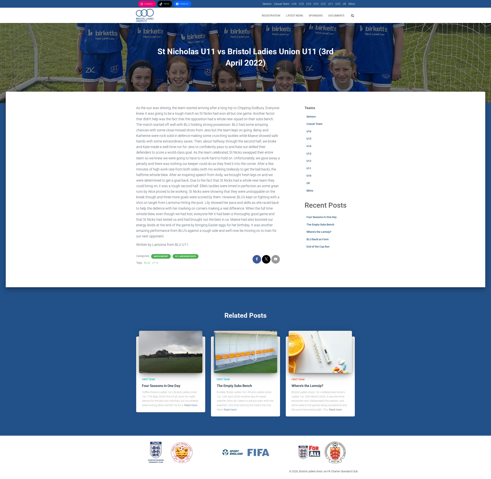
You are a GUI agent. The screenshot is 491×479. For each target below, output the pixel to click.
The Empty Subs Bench (320, 224)
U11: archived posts (185, 256)
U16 (294, 3)
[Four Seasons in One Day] (170, 351)
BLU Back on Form (317, 239)
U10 (337, 3)
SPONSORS (316, 15)
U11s (155, 262)
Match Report (161, 256)
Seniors (267, 3)
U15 (301, 3)
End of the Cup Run (318, 246)
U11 (330, 3)
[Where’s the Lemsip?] (320, 351)
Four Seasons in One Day (321, 217)
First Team (148, 379)
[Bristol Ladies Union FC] (144, 15)
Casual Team (281, 3)
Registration (271, 15)
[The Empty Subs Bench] (245, 351)
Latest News (294, 15)
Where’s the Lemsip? (318, 231)
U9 (344, 3)
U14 (308, 3)
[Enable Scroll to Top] (483, 471)
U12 (323, 3)
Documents (336, 15)
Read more (190, 405)
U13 (316, 3)
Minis (351, 3)
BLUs (147, 262)
